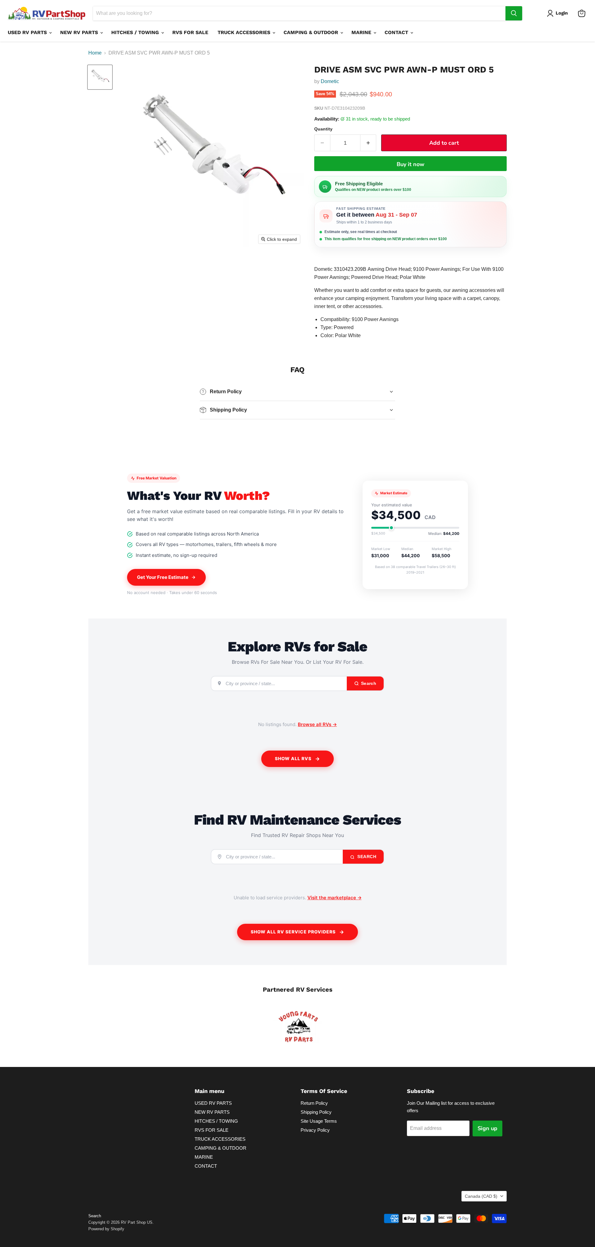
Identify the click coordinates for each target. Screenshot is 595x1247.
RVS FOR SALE (190, 32)
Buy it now (410, 164)
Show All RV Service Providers (293, 931)
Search (366, 856)
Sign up (487, 1128)
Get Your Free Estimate (162, 577)
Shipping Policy (316, 1112)
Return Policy (314, 1103)
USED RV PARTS (28, 32)
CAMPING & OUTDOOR (312, 32)
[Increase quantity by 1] (368, 143)
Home (95, 52)
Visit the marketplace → (334, 898)
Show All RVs (293, 758)
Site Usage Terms (319, 1121)
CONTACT (397, 32)
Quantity (323, 128)
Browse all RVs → (317, 724)
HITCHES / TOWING (136, 32)
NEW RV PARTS (79, 32)
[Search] (513, 13)
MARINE (362, 32)
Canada (481, 1196)
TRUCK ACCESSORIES (245, 32)
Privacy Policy (315, 1130)
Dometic (330, 81)
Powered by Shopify (106, 1229)
